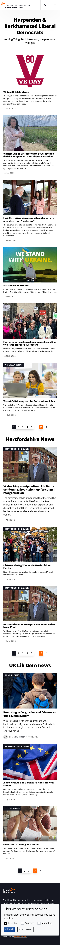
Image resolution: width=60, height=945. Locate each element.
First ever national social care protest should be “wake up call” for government (29, 343)
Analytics (29, 923)
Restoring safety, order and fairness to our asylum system (29, 714)
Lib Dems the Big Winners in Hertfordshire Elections (27, 567)
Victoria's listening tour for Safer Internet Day (29, 401)
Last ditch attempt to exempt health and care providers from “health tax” (28, 219)
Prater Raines (20, 936)
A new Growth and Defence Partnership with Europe (28, 784)
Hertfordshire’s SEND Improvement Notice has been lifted (29, 626)
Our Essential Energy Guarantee (21, 844)
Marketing (47, 923)
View (30, 81)
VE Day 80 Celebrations (16, 92)
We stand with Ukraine (16, 285)
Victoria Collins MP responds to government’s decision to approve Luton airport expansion (28, 155)
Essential (12, 923)
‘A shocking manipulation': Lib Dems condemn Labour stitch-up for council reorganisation (29, 490)
